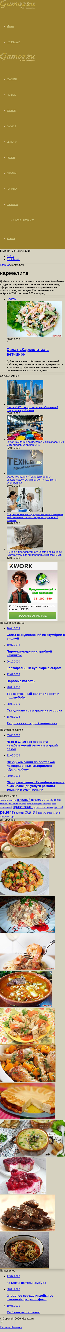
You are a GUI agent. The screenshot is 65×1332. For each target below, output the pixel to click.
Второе (11, 110)
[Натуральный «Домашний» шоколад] (27, 1230)
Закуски (11, 173)
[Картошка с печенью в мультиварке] (24, 894)
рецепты (19, 812)
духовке (55, 799)
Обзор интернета (23, 220)
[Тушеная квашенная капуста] (27, 857)
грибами (36, 799)
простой (58, 807)
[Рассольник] (26, 1006)
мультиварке (34, 803)
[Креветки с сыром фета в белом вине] (27, 969)
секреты (42, 813)
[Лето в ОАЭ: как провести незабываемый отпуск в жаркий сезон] (25, 404)
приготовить (23, 807)
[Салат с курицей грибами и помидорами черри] (27, 931)
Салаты (11, 126)
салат (31, 812)
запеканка (4, 803)
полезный (6, 807)
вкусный (23, 800)
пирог (54, 803)
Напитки (12, 188)
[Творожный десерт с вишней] (23, 1193)
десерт (46, 800)
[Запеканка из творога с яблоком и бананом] (27, 1118)
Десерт (11, 157)
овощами (47, 803)
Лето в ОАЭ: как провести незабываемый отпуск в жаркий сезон (32, 409)
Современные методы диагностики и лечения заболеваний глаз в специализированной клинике (35, 517)
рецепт (7, 812)
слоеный (51, 813)
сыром (4, 816)
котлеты (13, 803)
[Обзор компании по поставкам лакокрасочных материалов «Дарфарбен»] (25, 439)
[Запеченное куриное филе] (27, 1043)
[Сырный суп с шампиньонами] (32, 1155)
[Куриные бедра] (28, 1081)
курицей (22, 803)
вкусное (4, 800)
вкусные (12, 800)
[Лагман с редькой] (24, 1267)
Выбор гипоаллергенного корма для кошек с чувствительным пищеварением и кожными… (35, 553)
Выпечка (12, 141)
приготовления (43, 807)
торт (12, 816)
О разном (12, 204)
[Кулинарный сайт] (17, 8)
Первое (11, 94)
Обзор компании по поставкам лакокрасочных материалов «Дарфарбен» (35, 443)
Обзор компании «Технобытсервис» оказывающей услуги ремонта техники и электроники (31, 479)
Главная (5, 265)
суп (58, 812)
